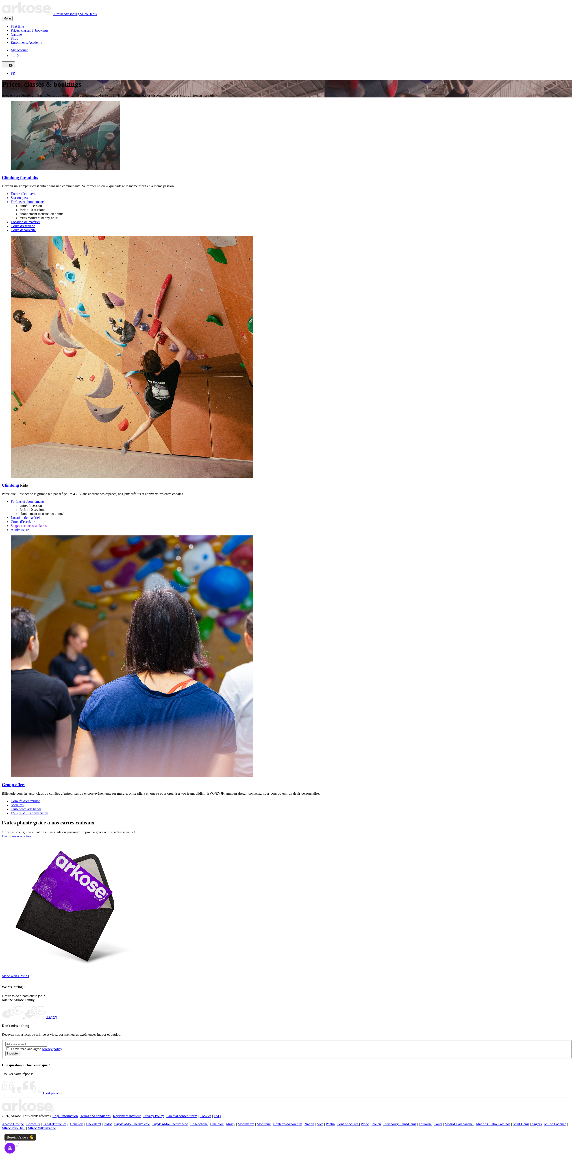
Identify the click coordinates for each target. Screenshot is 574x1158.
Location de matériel (25, 222)
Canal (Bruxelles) (55, 1124)
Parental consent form (181, 1116)
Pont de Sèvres (348, 1124)
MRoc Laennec (555, 1124)
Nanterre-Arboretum (287, 1124)
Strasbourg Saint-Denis (80, 14)
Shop (14, 38)
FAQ (217, 1116)
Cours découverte (23, 230)
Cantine (16, 34)
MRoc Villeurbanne (42, 1128)
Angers (536, 1124)
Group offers (13, 784)
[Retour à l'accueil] (28, 1112)
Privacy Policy (153, 1116)
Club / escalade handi (26, 809)
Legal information (65, 1116)
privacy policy (52, 1049)
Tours (438, 1124)
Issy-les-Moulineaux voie (132, 1124)
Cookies (205, 1116)
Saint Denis (521, 1124)
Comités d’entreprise (25, 801)
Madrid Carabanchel (459, 1124)
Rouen (376, 1124)
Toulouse (425, 1124)
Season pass (19, 198)
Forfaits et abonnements (27, 202)
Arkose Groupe (13, 1124)
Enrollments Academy (26, 42)
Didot (108, 1124)
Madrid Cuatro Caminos (493, 1124)
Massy (230, 1124)
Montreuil (264, 1124)
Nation (309, 1124)
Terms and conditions (95, 1116)
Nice (320, 1124)
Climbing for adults (20, 177)
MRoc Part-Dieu (13, 1128)
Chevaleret (93, 1124)
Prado (365, 1124)
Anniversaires (20, 530)
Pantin (330, 1124)
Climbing (10, 485)
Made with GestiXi (15, 976)
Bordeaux (33, 1124)
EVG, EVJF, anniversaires (29, 813)
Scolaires (17, 805)
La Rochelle (199, 1124)
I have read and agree (36, 1049)
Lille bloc (217, 1124)
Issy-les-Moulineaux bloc (170, 1124)
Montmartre (246, 1124)
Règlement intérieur (127, 1116)
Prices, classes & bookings (29, 30)
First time (17, 26)
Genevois (76, 1124)
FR (13, 73)
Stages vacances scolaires (29, 526)
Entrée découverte (23, 194)
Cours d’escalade (23, 226)
